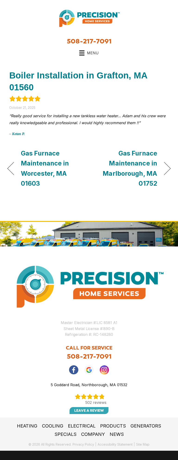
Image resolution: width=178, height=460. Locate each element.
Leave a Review (89, 410)
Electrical (81, 426)
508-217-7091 (89, 41)
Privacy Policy (83, 444)
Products (113, 426)
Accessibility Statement (115, 444)
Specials (65, 434)
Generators (145, 426)
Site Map (142, 444)
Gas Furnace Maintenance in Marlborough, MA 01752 (125, 168)
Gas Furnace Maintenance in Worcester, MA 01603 (45, 168)
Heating (27, 426)
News (117, 434)
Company (93, 434)
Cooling (52, 426)
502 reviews (95, 402)
